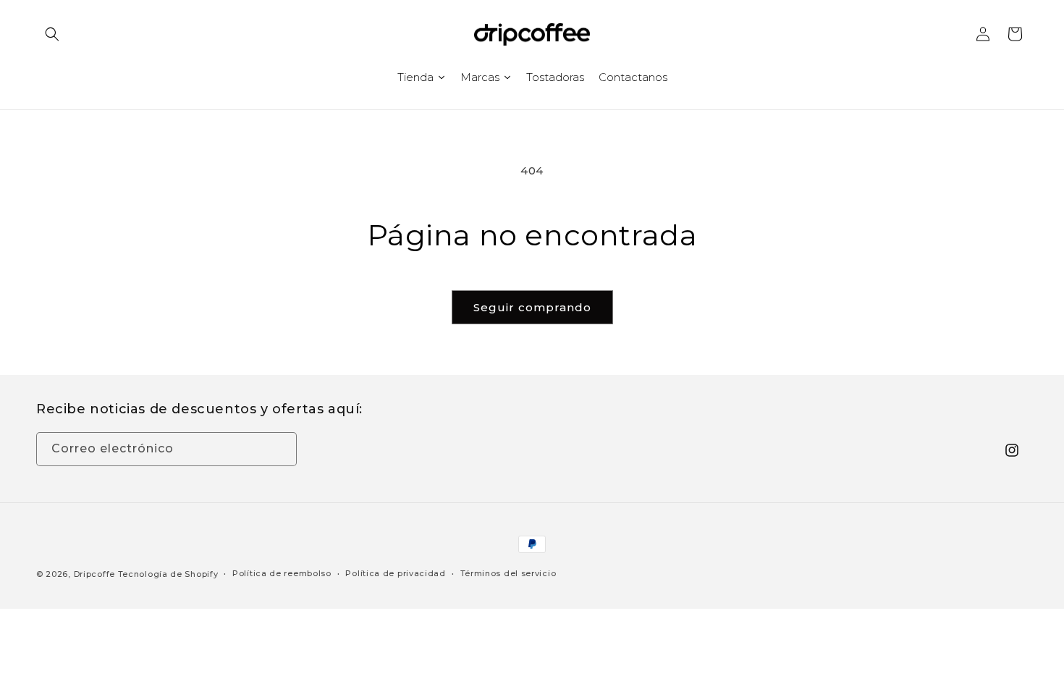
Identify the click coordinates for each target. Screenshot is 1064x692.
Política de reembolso (282, 573)
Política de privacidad (395, 573)
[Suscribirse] (280, 449)
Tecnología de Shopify (168, 574)
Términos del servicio (508, 573)
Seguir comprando (532, 307)
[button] (52, 34)
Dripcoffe (94, 574)
